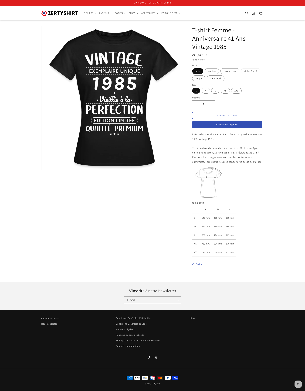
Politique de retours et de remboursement (138, 340)
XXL (236, 90)
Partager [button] (200, 264)
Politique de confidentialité (130, 334)
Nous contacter (49, 323)
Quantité (196, 97)
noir (198, 71)
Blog (192, 318)
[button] (89, 13)
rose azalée (230, 71)
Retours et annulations (128, 346)
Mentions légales (124, 329)
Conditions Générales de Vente (132, 323)
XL (225, 90)
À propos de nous (50, 318)
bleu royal (215, 78)
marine (212, 71)
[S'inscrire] (177, 300)
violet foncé (252, 72)
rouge (199, 78)
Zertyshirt (156, 384)
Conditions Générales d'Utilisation (133, 318)
